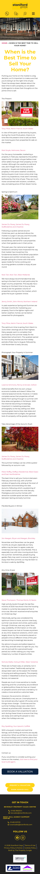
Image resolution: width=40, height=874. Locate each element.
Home (4, 43)
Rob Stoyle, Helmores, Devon (13, 150)
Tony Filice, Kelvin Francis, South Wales (17, 129)
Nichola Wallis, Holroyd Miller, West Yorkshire (20, 662)
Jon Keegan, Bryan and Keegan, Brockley (18, 538)
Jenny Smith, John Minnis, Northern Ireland (19, 302)
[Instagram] (22, 837)
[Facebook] (17, 837)
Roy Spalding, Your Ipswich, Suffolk (16, 726)
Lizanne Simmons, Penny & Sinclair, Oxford (19, 385)
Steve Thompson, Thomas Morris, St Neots (19, 600)
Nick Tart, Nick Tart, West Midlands (16, 275)
